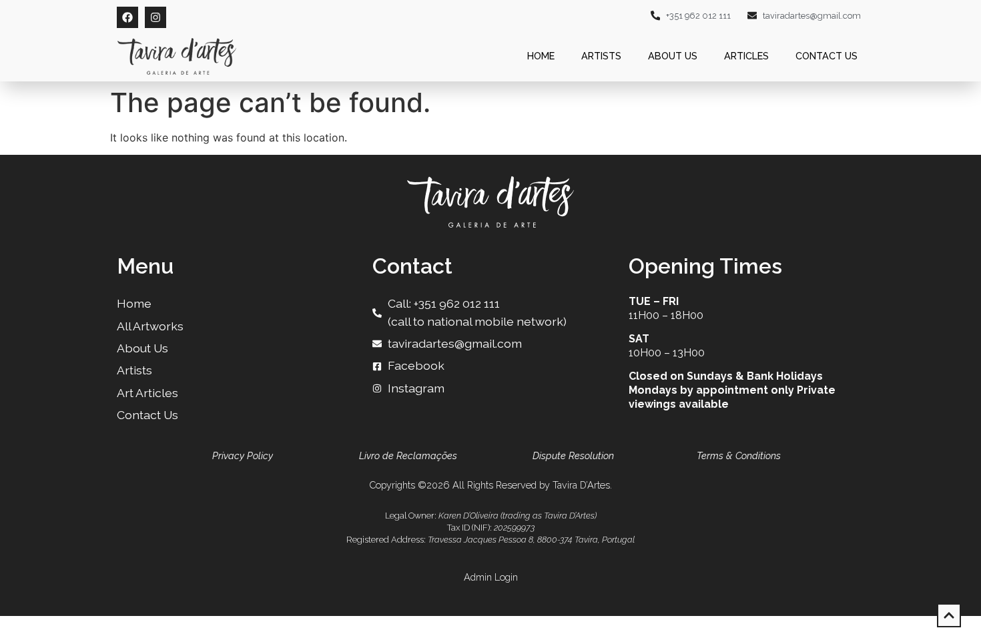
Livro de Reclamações (408, 455)
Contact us (826, 55)
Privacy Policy (242, 455)
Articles (746, 55)
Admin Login (491, 577)
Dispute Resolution (573, 455)
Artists (601, 55)
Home (541, 55)
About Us (672, 55)
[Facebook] (127, 17)
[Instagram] (155, 17)
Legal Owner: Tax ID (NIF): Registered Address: (490, 528)
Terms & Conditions (739, 455)
